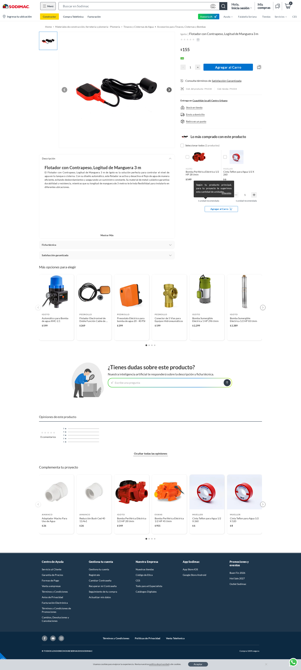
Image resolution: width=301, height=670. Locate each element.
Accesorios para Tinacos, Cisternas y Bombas (181, 26)
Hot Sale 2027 (237, 578)
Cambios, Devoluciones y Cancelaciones (55, 619)
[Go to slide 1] (146, 345)
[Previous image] (64, 90)
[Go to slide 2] (149, 345)
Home (48, 26)
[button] (143, 6)
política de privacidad (159, 664)
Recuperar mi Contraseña (103, 586)
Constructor (49, 16)
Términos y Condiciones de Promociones (56, 610)
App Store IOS (190, 569)
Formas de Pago (50, 580)
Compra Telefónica (73, 16)
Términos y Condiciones (55, 591)
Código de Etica (144, 574)
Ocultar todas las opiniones (150, 453)
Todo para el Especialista (149, 586)
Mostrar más (107, 235)
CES (138, 580)
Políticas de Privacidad (147, 638)
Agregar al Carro (228, 67)
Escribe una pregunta (127, 382)
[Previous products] (38, 307)
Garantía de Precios (52, 574)
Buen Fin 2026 (237, 572)
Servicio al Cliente (51, 569)
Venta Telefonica (175, 638)
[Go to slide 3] (152, 345)
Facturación (94, 16)
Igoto (183, 34)
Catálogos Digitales (146, 591)
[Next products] (262, 307)
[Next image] (169, 90)
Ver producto (56, 335)
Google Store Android (194, 574)
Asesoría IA (206, 16)
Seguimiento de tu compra (103, 591)
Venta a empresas (51, 586)
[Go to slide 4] (154, 345)
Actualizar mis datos (100, 597)
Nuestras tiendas (145, 569)
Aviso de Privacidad (52, 597)
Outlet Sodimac (238, 583)
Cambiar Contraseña (100, 580)
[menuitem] (226, 16)
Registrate (94, 574)
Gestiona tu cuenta (99, 569)
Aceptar (198, 664)
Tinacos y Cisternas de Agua (139, 26)
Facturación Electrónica (55, 602)
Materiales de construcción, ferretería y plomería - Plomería (87, 26)
